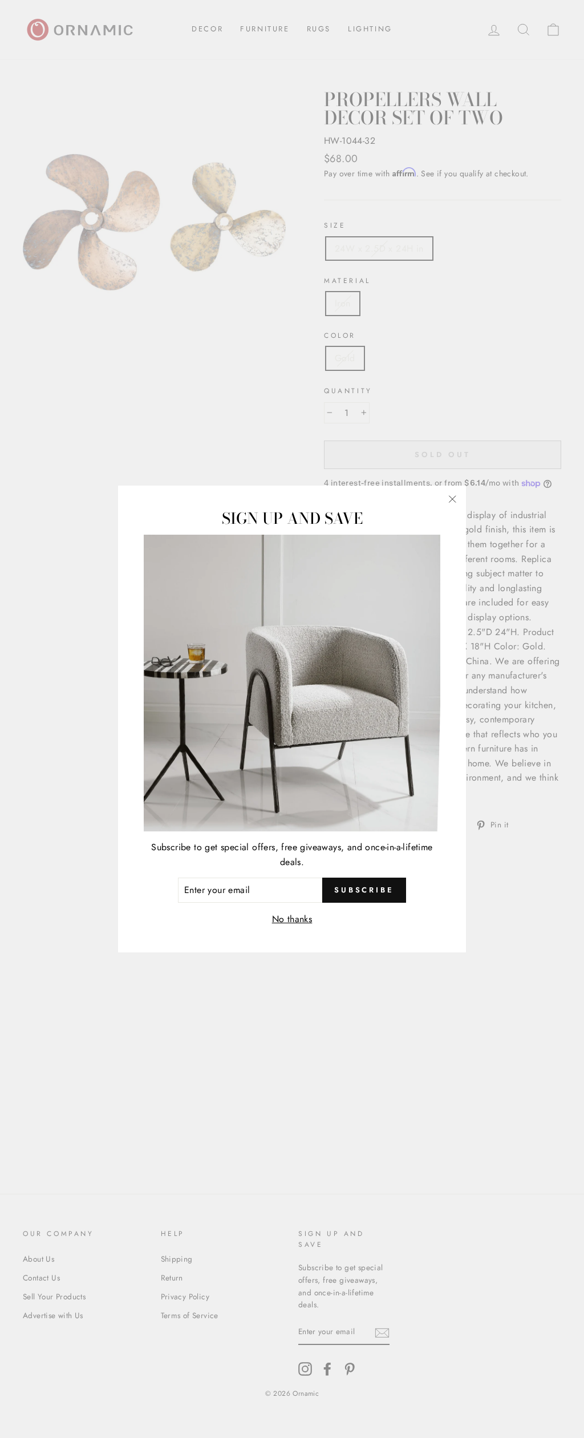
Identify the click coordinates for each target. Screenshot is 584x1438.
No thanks (292, 919)
